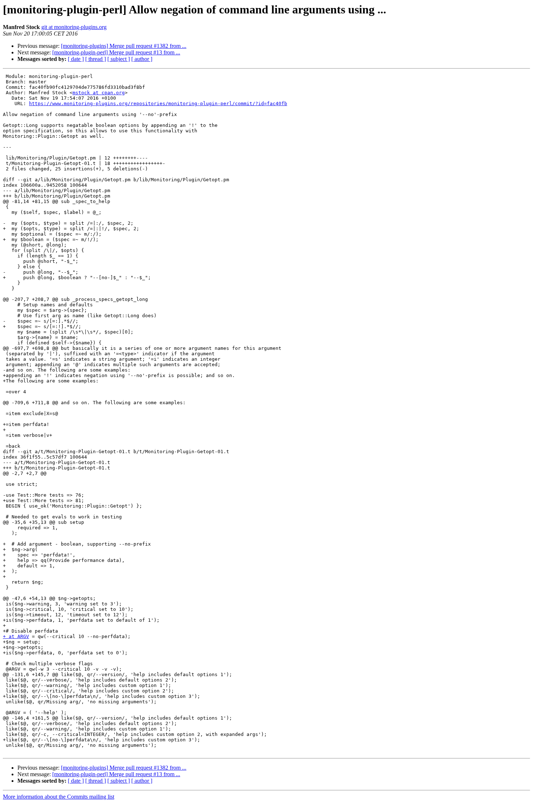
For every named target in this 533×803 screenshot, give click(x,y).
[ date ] (76, 59)
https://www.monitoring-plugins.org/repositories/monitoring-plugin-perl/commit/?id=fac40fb (158, 103)
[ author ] (141, 59)
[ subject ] (118, 59)
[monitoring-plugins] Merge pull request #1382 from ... (123, 46)
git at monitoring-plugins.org (74, 27)
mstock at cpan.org (99, 92)
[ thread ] (95, 59)
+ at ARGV (16, 636)
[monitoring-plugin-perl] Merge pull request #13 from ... (116, 52)
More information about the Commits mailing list (58, 797)
